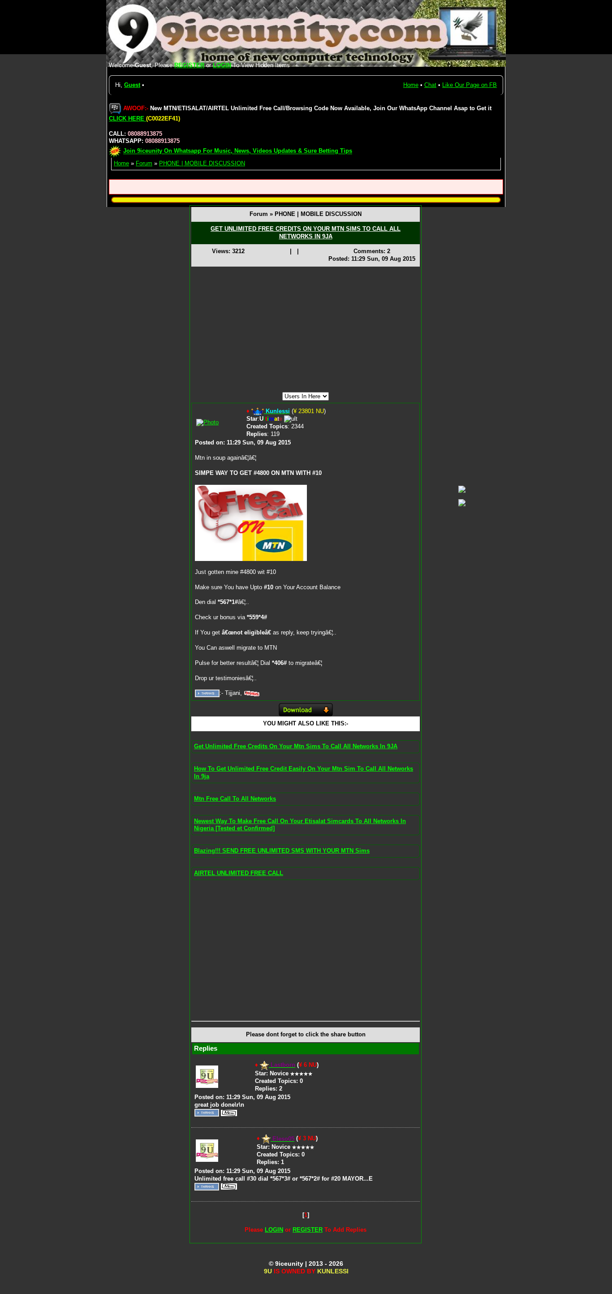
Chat (430, 85)
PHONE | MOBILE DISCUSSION (202, 163)
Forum (144, 163)
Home (410, 85)
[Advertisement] (305, 329)
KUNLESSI (333, 1271)
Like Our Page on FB (469, 85)
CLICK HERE (127, 118)
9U (268, 1271)
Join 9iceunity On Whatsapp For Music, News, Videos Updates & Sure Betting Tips (237, 151)
